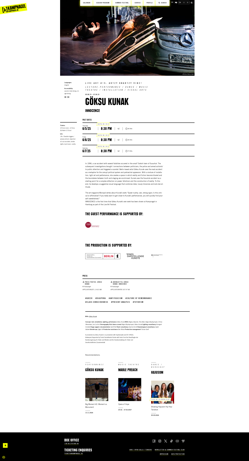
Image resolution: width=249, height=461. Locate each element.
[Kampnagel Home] (13, 7)
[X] (165, 441)
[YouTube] (177, 441)
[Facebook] (154, 441)
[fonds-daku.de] (135, 256)
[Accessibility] (176, 2)
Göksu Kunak (93, 316)
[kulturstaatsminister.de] (157, 256)
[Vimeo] (183, 441)
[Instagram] (159, 441)
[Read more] (92, 225)
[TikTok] (171, 441)
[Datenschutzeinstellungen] (3, 457)
